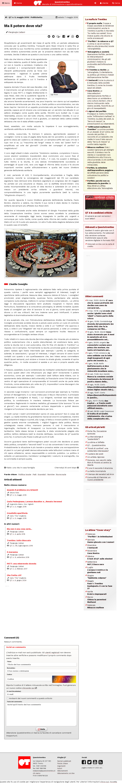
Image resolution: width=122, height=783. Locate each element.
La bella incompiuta (96, 471)
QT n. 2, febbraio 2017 (18, 569)
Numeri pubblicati (64, 761)
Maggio (99, 584)
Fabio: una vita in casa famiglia (20, 467)
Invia (42, 729)
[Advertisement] (41, 609)
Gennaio (100, 541)
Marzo (96, 599)
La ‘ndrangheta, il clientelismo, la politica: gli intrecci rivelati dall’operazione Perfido (100, 73)
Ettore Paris (14, 493)
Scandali (42, 474)
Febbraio (99, 535)
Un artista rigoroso (95, 457)
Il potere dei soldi (95, 454)
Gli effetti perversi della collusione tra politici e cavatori (100, 173)
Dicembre (92, 546)
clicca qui (104, 782)
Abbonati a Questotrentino (99, 227)
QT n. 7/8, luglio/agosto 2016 (21, 546)
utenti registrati (52, 652)
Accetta (113, 782)
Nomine (51, 474)
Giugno (96, 576)
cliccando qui (28, 688)
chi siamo (36, 773)
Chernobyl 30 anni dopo (66, 467)
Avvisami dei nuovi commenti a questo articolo (30, 698)
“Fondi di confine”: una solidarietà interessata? (98, 449)
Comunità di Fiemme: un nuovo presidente (98, 478)
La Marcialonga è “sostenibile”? (95, 437)
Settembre (95, 563)
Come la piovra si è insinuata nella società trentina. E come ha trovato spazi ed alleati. (100, 84)
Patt (34, 474)
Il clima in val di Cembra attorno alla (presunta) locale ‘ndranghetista (100, 45)
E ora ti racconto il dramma (100, 468)
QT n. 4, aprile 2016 (17, 534)
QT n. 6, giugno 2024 (18, 580)
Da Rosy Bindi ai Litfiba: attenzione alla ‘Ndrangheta (100, 184)
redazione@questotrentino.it (44, 771)
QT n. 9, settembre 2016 (19, 557)
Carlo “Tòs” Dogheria (18, 516)
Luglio (97, 569)
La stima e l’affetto (95, 442)
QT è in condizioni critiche (98, 212)
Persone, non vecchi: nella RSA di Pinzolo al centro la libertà (99, 462)
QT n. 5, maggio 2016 (19, 17)
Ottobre (99, 557)
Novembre (93, 552)
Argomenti (61, 766)
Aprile (96, 592)
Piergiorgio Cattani (16, 32)
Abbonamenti (62, 771)
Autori (59, 768)
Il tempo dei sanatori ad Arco (100, 474)
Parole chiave (62, 763)
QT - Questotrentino (96, 445)
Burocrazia (61, 474)
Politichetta (36, 17)
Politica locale (24, 474)
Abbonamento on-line (65, 773)
